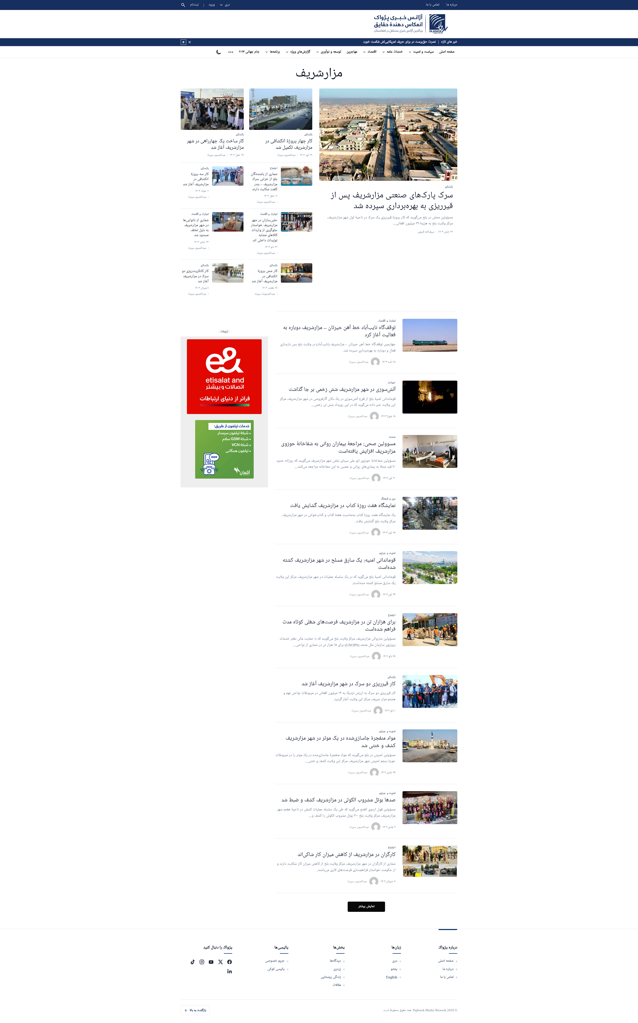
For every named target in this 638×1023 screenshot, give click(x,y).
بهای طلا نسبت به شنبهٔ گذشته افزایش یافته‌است (405, 42)
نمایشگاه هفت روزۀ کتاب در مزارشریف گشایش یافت (343, 506)
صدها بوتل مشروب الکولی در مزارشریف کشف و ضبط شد (338, 800)
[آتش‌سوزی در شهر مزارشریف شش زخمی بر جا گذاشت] (429, 397)
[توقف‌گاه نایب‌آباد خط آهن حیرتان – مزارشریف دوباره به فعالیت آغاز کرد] (429, 335)
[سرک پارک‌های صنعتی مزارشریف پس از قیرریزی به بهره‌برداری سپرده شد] (388, 134)
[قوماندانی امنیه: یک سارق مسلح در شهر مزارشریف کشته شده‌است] (429, 567)
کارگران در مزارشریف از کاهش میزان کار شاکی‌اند (347, 855)
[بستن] (189, 42)
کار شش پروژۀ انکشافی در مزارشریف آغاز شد (264, 276)
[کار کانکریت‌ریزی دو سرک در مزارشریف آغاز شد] (227, 273)
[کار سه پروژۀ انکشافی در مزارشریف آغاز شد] (227, 176)
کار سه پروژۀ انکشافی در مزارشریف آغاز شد (196, 179)
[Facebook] (229, 962)
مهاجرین (352, 52)
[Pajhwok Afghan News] (410, 24)
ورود (212, 5)
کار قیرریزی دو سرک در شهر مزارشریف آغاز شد (349, 684)
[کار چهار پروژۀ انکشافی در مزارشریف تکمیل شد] (280, 109)
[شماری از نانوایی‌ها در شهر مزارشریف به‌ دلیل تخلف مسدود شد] (227, 222)
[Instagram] (202, 962)
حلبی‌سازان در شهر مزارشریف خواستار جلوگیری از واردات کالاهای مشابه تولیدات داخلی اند (264, 230)
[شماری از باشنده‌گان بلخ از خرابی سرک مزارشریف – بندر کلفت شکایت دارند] (296, 176)
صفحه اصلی (447, 52)
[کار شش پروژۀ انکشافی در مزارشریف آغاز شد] (296, 273)
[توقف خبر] (183, 42)
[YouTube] (211, 962)
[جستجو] (183, 5)
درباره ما (451, 5)
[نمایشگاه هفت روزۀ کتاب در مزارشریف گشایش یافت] (429, 513)
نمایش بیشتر (366, 906)
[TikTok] (192, 962)
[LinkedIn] (229, 971)
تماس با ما (432, 5)
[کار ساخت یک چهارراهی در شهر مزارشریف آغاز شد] (212, 109)
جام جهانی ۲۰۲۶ (249, 52)
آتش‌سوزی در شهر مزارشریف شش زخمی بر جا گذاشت (342, 390)
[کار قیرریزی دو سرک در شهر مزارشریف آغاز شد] (429, 691)
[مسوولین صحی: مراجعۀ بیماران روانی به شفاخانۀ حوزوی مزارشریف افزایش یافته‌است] (429, 451)
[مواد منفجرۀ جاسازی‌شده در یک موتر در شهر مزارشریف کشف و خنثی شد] (429, 745)
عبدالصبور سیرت (359, 362)
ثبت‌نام (194, 5)
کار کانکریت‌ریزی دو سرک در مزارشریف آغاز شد (195, 276)
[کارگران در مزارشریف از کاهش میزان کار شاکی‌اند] (429, 862)
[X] (220, 962)
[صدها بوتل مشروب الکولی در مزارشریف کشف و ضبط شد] (429, 807)
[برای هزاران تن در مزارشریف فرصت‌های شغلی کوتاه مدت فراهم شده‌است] (429, 629)
